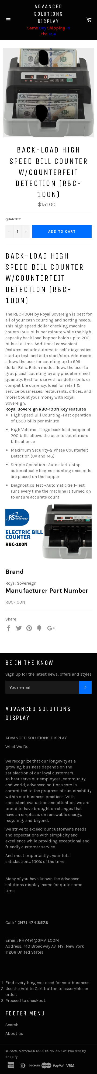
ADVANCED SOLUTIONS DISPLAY (48, 13)
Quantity (13, 219)
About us (14, 1033)
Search (11, 1024)
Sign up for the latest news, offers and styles (48, 674)
